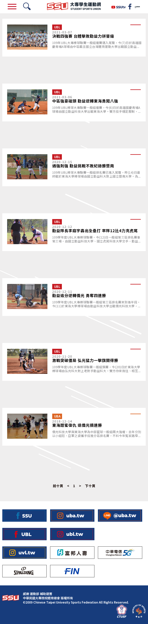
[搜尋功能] (27, 7)
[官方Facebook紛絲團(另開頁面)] (129, 6)
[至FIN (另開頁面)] (72, 571)
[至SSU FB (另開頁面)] (24, 515)
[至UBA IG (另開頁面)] (72, 515)
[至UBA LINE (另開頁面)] (120, 515)
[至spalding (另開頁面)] (24, 571)
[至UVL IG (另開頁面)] (24, 552)
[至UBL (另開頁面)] (24, 534)
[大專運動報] (137, 6)
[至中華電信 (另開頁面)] (120, 552)
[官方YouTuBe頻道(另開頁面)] (118, 6)
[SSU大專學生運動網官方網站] (74, 6)
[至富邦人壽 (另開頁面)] (72, 552)
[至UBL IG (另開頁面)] (72, 534)
